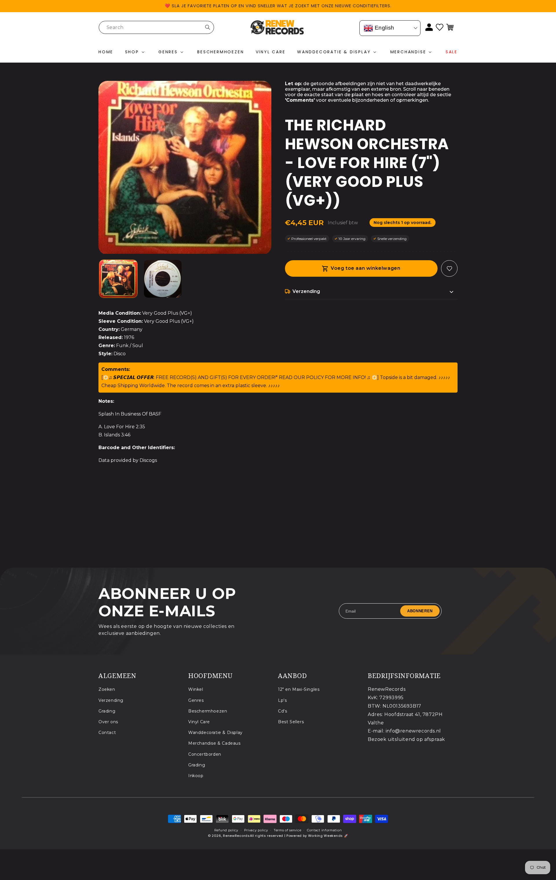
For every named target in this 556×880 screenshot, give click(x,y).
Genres (196, 700)
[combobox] (156, 27)
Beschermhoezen (207, 710)
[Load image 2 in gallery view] (163, 279)
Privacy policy (256, 830)
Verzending (110, 700)
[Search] (207, 27)
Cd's (282, 710)
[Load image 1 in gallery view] (118, 279)
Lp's (282, 700)
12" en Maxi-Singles (298, 689)
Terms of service (287, 830)
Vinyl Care (199, 721)
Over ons (108, 721)
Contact (107, 732)
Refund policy (226, 830)
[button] (136, 52)
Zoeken (106, 689)
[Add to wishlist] (449, 268)
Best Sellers (291, 721)
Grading (106, 710)
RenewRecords (236, 836)
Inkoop (196, 775)
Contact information (324, 830)
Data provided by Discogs (127, 460)
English (383, 28)
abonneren (420, 611)
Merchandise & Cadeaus (214, 743)
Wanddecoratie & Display (215, 732)
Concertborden (204, 754)
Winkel (195, 689)
